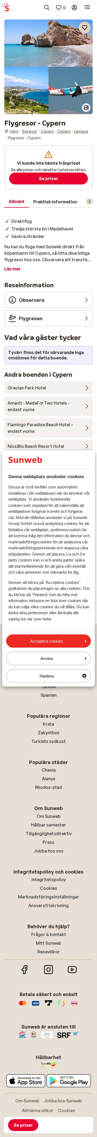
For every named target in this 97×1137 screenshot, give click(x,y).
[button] (48, 43)
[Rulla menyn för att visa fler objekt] (89, 201)
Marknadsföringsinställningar (48, 897)
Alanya (48, 778)
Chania (48, 770)
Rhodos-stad (48, 787)
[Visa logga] (35, 1006)
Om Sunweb (49, 816)
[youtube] (72, 973)
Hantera (47, 675)
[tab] (16, 202)
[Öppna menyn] (87, 8)
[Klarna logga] (74, 1006)
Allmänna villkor (38, 1110)
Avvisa (46, 658)
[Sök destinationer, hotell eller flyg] (46, 7)
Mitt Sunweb (48, 943)
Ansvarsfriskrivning (48, 905)
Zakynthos (49, 732)
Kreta (48, 724)
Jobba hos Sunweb (63, 1100)
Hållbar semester (48, 825)
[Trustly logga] (48, 1006)
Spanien (48, 695)
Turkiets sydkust (48, 741)
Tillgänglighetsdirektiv (49, 833)
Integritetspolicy (49, 879)
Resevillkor (48, 951)
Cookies (48, 888)
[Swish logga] (61, 1006)
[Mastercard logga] (22, 1006)
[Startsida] (5, 7)
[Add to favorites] (85, 28)
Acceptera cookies (46, 641)
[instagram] (48, 973)
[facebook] (24, 973)
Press (48, 842)
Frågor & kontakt (48, 934)
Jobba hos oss (49, 851)
